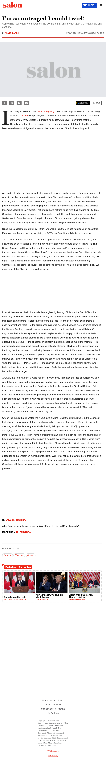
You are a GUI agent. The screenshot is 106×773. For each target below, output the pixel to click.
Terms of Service (47, 709)
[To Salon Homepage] (12, 5)
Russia (30, 555)
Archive (61, 709)
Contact (47, 705)
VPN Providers (53, 751)
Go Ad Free (53, 713)
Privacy (57, 705)
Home (45, 701)
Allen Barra (12, 33)
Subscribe (89, 5)
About (53, 701)
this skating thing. (46, 111)
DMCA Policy (53, 756)
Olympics (19, 555)
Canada (24, 116)
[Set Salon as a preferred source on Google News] (83, 103)
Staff (60, 701)
